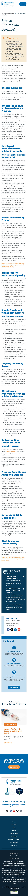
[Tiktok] (21, 811)
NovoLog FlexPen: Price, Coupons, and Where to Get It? (13, 731)
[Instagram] (7, 811)
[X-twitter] (17, 811)
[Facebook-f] (11, 811)
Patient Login (14, 833)
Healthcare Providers (14, 839)
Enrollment (14, 836)
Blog (14, 828)
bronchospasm (11, 451)
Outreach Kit (14, 842)
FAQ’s (14, 831)
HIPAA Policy (14, 853)
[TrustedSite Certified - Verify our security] (14, 893)
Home (3, 13)
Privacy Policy (14, 856)
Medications (10, 13)
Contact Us (14, 845)
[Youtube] (14, 811)
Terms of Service (14, 858)
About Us (14, 825)
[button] (8, 629)
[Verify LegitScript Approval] (19, 794)
